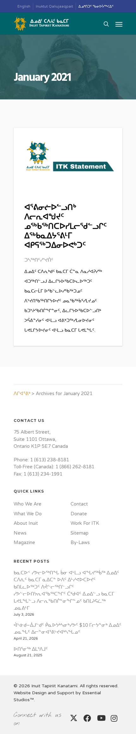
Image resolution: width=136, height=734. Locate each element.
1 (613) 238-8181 (49, 460)
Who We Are (27, 504)
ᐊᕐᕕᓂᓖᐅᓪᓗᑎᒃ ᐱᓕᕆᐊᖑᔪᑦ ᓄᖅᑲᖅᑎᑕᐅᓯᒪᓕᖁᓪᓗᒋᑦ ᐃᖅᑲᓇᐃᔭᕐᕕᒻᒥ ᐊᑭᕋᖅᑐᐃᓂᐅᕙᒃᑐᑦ (65, 227)
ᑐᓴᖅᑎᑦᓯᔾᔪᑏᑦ (38, 260)
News (20, 533)
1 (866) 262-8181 (74, 467)
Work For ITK (85, 523)
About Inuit (26, 523)
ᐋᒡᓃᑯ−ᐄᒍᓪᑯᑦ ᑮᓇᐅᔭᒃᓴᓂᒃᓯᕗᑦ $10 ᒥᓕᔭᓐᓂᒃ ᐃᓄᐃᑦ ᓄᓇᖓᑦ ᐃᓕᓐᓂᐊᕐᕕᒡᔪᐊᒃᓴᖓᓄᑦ (67, 628)
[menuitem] (24, 6)
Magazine (24, 542)
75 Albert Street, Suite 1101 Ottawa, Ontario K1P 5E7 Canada (41, 439)
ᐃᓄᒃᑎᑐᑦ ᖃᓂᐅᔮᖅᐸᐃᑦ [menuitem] (96, 6)
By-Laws (80, 542)
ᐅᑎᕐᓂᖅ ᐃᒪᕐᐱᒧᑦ (31, 649)
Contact (79, 504)
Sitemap (80, 533)
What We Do (28, 514)
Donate (79, 514)
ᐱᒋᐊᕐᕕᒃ (22, 393)
